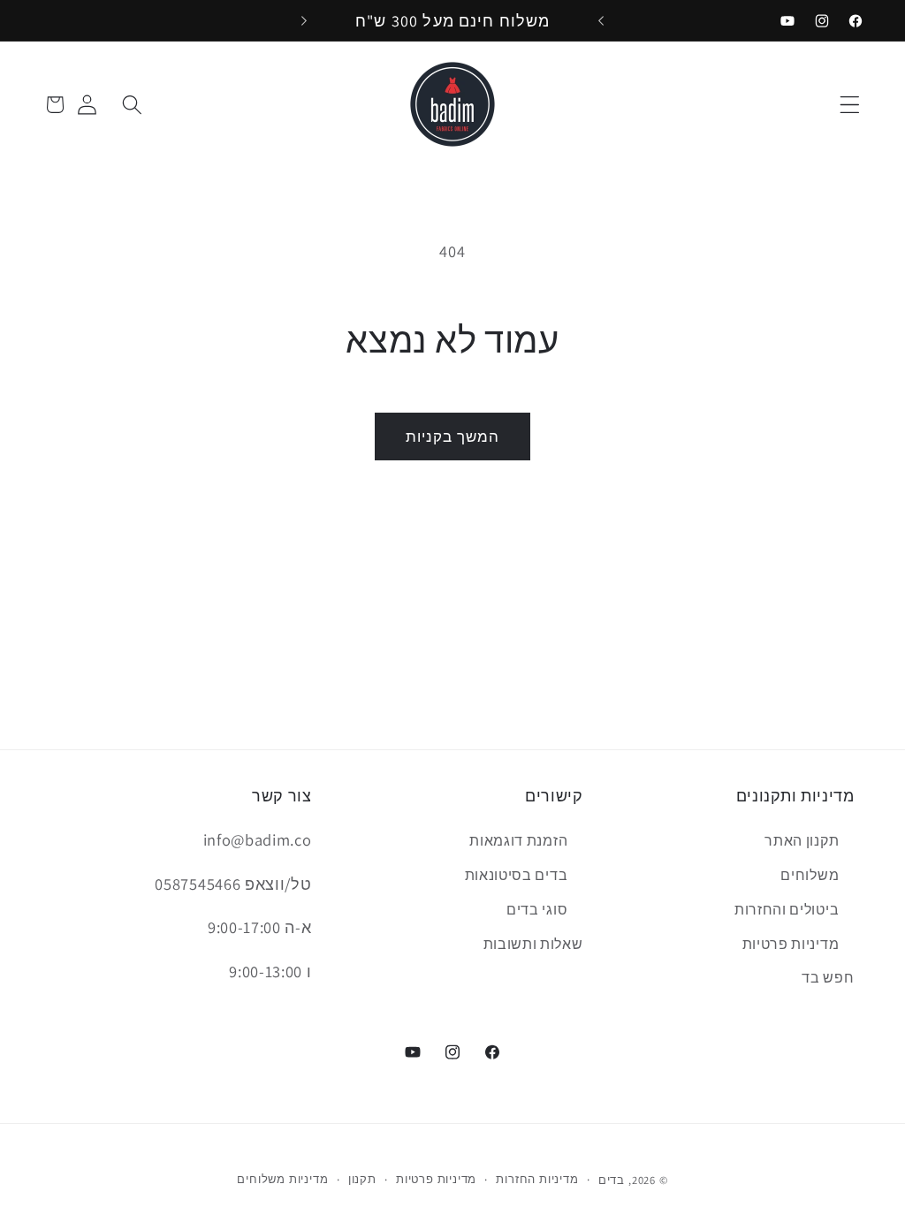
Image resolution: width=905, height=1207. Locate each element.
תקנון (362, 1179)
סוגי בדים (536, 909)
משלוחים (809, 875)
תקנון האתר (801, 840)
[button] (850, 104)
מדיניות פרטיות (791, 944)
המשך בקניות (453, 436)
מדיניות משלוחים (282, 1179)
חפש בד (828, 977)
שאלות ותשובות (533, 944)
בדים (611, 1180)
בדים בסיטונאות (516, 875)
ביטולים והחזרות (786, 909)
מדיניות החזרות (537, 1179)
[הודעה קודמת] (601, 20)
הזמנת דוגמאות (518, 840)
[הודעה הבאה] (304, 20)
